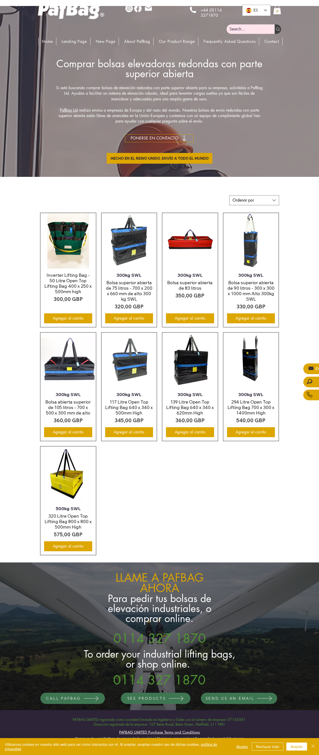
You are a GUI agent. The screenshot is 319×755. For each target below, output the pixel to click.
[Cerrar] (313, 746)
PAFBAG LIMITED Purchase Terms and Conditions (159, 732)
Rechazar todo (267, 746)
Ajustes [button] (242, 746)
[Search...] (278, 29)
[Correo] (148, 8)
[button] (277, 9)
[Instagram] (129, 8)
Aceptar (297, 746)
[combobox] (254, 200)
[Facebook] (138, 8)
